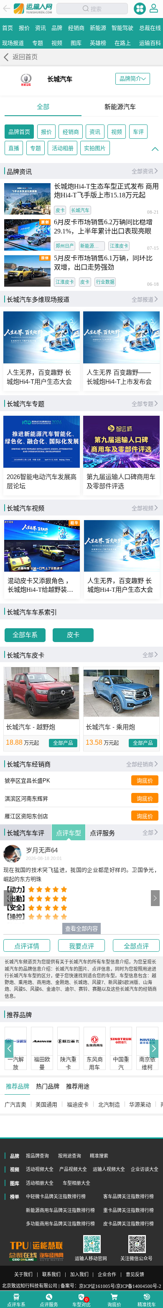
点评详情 (26, 946)
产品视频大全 (73, 1169)
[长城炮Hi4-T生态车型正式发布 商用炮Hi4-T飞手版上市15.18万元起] (27, 199)
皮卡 (60, 210)
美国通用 (46, 1104)
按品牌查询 (37, 1155)
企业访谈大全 (144, 1169)
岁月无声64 (42, 850)
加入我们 (79, 1274)
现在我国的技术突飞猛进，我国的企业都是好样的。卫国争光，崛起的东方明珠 (81, 874)
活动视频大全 (39, 1169)
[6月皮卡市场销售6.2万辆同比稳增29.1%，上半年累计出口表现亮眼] (27, 235)
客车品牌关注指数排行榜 (128, 1196)
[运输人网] (33, 9)
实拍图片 (95, 148)
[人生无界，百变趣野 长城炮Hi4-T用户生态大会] (122, 546)
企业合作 (107, 1274)
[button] (8, 898)
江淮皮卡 (119, 246)
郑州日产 (65, 246)
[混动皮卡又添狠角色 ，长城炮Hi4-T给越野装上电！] (42, 546)
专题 (35, 148)
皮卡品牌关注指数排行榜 (128, 1223)
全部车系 (25, 634)
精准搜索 (99, 1155)
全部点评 (136, 946)
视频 (116, 132)
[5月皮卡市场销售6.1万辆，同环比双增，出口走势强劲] (27, 271)
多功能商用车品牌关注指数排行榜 (60, 1223)
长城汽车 (80, 210)
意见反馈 (135, 1274)
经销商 (71, 132)
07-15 (153, 248)
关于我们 (23, 1274)
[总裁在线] (23, 1257)
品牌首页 (19, 132)
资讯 (94, 132)
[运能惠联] (36, 1245)
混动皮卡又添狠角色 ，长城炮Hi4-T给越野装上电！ (40, 585)
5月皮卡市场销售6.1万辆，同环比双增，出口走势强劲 (103, 262)
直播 (13, 148)
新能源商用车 (92, 246)
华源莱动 (140, 1104)
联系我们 (51, 1274)
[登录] (153, 8)
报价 (46, 132)
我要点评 (81, 946)
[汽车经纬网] (51, 1257)
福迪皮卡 (78, 1104)
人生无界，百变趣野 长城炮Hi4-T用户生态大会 (120, 585)
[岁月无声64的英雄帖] (12, 854)
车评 (138, 132)
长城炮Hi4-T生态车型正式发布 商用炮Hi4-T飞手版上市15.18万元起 (106, 191)
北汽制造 (109, 1104)
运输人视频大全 (109, 1169)
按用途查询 (69, 1155)
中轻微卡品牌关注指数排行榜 (56, 1196)
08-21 (153, 212)
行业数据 (105, 282)
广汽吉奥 (15, 1104)
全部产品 (63, 743)
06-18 (153, 284)
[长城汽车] (26, 79)
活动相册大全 (39, 1183)
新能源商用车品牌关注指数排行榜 (60, 1210)
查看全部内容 (81, 928)
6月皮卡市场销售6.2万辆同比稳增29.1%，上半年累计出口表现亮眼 (103, 226)
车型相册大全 (76, 1183)
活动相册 (63, 148)
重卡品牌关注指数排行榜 (128, 1210)
